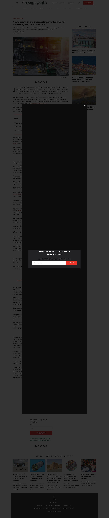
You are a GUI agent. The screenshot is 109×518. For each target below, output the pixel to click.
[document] (54, 259)
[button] (85, 106)
